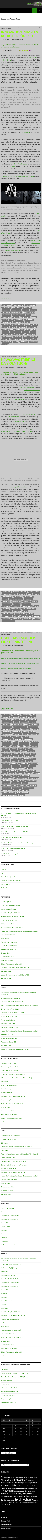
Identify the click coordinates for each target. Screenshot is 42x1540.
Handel (26, 736)
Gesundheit (17, 736)
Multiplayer (21, 327)
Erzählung (16, 729)
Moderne (5, 327)
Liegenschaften (17, 753)
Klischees (34, 746)
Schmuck (29, 773)
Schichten (20, 773)
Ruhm (27, 329)
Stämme (16, 616)
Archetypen (26, 714)
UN (35, 339)
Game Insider (5, 1212)
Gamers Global (5, 1223)
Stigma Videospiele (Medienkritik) (11, 964)
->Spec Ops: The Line (19, 164)
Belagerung (27, 307)
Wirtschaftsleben (22, 792)
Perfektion (14, 763)
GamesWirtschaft (6, 1301)
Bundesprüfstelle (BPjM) (9, 1063)
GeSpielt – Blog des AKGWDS (10, 913)
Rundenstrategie (8, 613)
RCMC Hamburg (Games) (9, 946)
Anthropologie (18, 305)
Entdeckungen (7, 596)
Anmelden (4, 1517)
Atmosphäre (6, 307)
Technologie (23, 785)
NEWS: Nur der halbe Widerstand (11, 837)
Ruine (34, 329)
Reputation (22, 770)
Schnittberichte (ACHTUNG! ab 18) (12, 1103)
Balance (22, 717)
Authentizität (16, 1477)
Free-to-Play (16, 731)
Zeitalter (37, 618)
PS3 (11, 1496)
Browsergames (7, 722)
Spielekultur (20, 334)
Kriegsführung (27, 606)
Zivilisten (6, 344)
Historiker (34, 1488)
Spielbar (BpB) (5, 953)
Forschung (6, 601)
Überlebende (28, 339)
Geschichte (17, 734)
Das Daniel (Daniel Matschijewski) (12, 1002)
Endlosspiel (34, 724)
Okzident (15, 761)
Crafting (25, 310)
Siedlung (30, 613)
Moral (13, 327)
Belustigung (6, 719)
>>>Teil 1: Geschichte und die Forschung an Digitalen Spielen (20, 658)
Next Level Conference (8, 1395)
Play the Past (5, 938)
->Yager (12, 166)
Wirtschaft (25, 790)
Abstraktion (7, 714)
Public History (6, 28)
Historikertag (5, 1384)
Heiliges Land (28, 739)
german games (7, 734)
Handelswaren (7, 739)
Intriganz (34, 744)
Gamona (3, 1234)
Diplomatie (6, 724)
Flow (28, 315)
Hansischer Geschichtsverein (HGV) (12, 916)
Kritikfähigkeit (18, 324)
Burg (16, 722)
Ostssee (29, 761)
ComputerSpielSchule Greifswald (11, 1067)
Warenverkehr (7, 790)
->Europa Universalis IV (16, 399)
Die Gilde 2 (24, 722)
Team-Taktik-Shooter (31, 337)
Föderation (28, 599)
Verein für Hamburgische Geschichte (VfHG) (15, 975)
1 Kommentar (21, 367)
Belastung (6, 310)
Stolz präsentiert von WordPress (9, 1537)
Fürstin (25, 731)
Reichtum (5, 770)
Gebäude (33, 731)
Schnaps (37, 773)
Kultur (32, 751)
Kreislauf (30, 749)
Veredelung (6, 788)
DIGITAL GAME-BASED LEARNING (11, 633)
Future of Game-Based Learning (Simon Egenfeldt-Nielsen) (19, 1005)
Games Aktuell (5, 1226)
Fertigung (35, 729)
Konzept (13, 749)
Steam (3, 1503)
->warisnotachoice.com (13, 250)
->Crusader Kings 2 (19, 421)
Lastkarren (6, 753)
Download (35, 1477)
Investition (6, 746)
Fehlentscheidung (18, 315)
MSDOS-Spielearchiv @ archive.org (12, 927)
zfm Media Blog (6, 978)
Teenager (5, 339)
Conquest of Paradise (20, 591)
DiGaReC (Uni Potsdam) (8, 902)
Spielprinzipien (7, 337)
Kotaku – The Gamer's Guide (10, 1319)
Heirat (15, 741)
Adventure (5, 27)
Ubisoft (24, 1502)
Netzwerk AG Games (7, 1034)
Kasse (27, 746)
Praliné (24, 766)
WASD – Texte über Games (9, 1245)
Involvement (29, 319)
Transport (33, 785)
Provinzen (17, 611)
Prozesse (29, 768)
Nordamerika (15, 608)
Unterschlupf (7, 341)
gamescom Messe (6, 1092)
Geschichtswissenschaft (26, 1486)
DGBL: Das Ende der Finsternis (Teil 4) (18, 640)
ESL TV (3, 873)
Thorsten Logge (6, 971)
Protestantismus (18, 768)
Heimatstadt (6, 741)
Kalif (20, 746)
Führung (26, 601)
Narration (6, 758)
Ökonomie (6, 761)
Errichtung (6, 729)
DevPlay (3, 869)
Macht (27, 753)
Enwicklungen (7, 727)
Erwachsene (6, 315)
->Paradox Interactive (32, 390)
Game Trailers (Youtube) (8, 877)
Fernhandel (25, 729)
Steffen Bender (31, 780)
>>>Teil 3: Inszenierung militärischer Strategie (16, 668)
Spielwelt (35, 1500)
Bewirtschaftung (18, 719)
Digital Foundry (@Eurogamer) (10, 905)
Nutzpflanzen (16, 758)
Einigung (36, 594)
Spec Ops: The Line (8, 334)
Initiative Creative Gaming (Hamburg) (13, 1096)
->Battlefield (32, 57)
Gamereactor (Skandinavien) (10, 1219)
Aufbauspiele (13, 27)
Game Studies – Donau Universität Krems (14, 1161)
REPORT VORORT (26, 633)
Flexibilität (6, 731)
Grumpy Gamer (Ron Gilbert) (10, 1009)
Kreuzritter (16, 751)
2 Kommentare (18, 39)
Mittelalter (13, 756)
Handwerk (18, 739)
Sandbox (11, 773)
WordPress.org (6, 1528)
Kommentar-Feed (6, 1524)
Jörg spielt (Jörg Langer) (8, 1020)
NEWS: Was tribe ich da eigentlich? (18, 361)
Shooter (25, 332)
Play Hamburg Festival (8, 935)
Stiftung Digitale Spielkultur (10, 1114)
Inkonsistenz (7, 744)
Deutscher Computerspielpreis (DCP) (13, 1074)
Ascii (34, 714)
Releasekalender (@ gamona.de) (11, 1330)
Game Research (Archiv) (8, 909)
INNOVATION (23, 27)
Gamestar (4, 1230)
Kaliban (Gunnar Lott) (8, 1023)
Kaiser (14, 746)
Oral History (32, 327)
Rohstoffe (32, 770)
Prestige (32, 766)
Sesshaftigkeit (20, 613)
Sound (33, 332)
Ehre (29, 594)
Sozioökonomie (25, 775)
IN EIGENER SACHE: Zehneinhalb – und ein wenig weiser (19, 843)
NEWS (3, 356)
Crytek (30, 1477)
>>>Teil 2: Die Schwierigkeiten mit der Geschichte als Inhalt (20, 663)
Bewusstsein (6, 591)
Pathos (5, 329)
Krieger (24, 751)
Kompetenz (16, 606)
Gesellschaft (25, 317)
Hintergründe (24, 741)
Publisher (26, 1496)
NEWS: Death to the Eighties (10, 854)
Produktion (6, 768)
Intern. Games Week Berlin (9, 1388)
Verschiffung (17, 788)
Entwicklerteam (29, 312)
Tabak (25, 783)
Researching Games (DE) (8, 949)
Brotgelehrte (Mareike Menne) (10, 998)
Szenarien (37, 616)
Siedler (15, 775)
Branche (23, 1477)
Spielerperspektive (21, 778)
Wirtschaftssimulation (10, 795)
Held (11, 319)
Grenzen (34, 601)
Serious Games (15, 332)
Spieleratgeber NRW (7, 957)
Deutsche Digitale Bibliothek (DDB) (12, 1070)
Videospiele (33, 1503)
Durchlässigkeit (17, 724)
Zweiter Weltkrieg (8, 621)
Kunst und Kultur (33, 27)
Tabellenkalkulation (9, 785)
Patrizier (5, 763)
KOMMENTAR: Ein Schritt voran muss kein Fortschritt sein (19, 821)
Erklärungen (33, 727)
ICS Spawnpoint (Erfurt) (8, 924)
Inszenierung (27, 604)
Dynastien (22, 594)
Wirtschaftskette (8, 792)
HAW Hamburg (27, 1488)
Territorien (6, 618)
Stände (22, 780)
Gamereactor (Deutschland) (10, 1215)
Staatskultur (7, 616)
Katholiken (6, 606)
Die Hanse (32, 722)
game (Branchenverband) (9, 1085)
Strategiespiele (10, 356)
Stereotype (17, 337)
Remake (13, 770)
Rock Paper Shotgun (7, 1334)
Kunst (28, 324)
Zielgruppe (33, 341)
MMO (21, 756)
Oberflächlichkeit (29, 758)
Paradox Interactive (29, 608)
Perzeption (34, 763)
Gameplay (27, 1482)
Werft (17, 790)
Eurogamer (4, 1271)
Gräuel (5, 319)
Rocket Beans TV (6, 884)
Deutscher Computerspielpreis (12, 312)
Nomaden (6, 608)
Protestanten (7, 611)
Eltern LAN (4, 1081)
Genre (3, 1486)
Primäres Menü (39, 10)
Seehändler (6, 775)
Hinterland (35, 741)
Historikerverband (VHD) (9, 920)
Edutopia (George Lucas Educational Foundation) (16, 1078)
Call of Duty (16, 310)
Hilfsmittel (19, 319)
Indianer (17, 604)
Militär (35, 324)
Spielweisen (6, 780)
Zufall (22, 795)
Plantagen (16, 766)
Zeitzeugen (24, 341)
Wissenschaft (21, 356)
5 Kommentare (18, 645)
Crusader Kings (34, 591)
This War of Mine (16, 339)
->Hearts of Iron (13, 417)
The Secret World (15, 1503)
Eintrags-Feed (5, 1521)
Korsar (21, 749)
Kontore (5, 749)
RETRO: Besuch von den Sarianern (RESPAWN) (15, 832)
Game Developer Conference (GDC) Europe (15, 1377)
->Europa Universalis (27, 387)
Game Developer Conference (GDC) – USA (14, 1373)
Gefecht (16, 317)
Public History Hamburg (9, 942)
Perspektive (24, 763)
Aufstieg (5, 717)
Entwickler (18, 596)
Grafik (34, 317)
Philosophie (6, 766)
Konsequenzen (18, 322)
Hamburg (19, 1488)
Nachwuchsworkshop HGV (9, 1027)
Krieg (27, 322)
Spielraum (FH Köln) (7, 960)
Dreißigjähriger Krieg (9, 594)
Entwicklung (29, 596)
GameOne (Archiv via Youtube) (10, 880)
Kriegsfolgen (7, 324)
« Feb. (3, 1440)
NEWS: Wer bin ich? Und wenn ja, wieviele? (14, 826)
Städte (15, 780)
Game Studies (7, 317)
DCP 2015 (33, 310)
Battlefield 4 (17, 307)
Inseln (15, 744)
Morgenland (30, 756)
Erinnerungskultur (21, 727)
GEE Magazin (5, 1237)
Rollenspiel (34, 1496)
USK (2, 1122)
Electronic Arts (7, 1480)
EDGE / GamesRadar (7, 1208)
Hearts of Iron (7, 604)
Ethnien (5, 599)
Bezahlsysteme (31, 719)
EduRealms (4, 1143)
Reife (11, 329)
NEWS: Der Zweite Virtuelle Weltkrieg (13, 848)
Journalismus (7, 322)
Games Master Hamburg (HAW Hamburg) (14, 1165)
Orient (22, 761)
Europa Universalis (16, 599)
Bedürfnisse (32, 717)
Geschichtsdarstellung (31, 734)
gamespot (4, 1293)
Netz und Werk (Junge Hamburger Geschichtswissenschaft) (19, 931)
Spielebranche (10, 1500)
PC (34, 1494)
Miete (33, 753)
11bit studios (7, 305)
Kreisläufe (6, 751)
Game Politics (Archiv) (8, 1089)
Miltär (37, 606)
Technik (8, 1503)
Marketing (32, 1491)
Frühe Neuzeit (16, 601)
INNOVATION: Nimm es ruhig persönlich (19, 34)
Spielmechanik (31, 334)
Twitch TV (4, 888)
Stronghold (16, 783)
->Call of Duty (6, 60)
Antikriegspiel (30, 305)
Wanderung (27, 618)
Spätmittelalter (8, 778)
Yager (16, 341)
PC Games (4, 1241)
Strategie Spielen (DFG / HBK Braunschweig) (15, 967)
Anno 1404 (17, 714)
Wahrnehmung (28, 788)
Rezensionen (19, 329)
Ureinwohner (17, 618)
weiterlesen (6, 298)
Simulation (36, 633)
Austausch (14, 717)
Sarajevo (6, 332)
